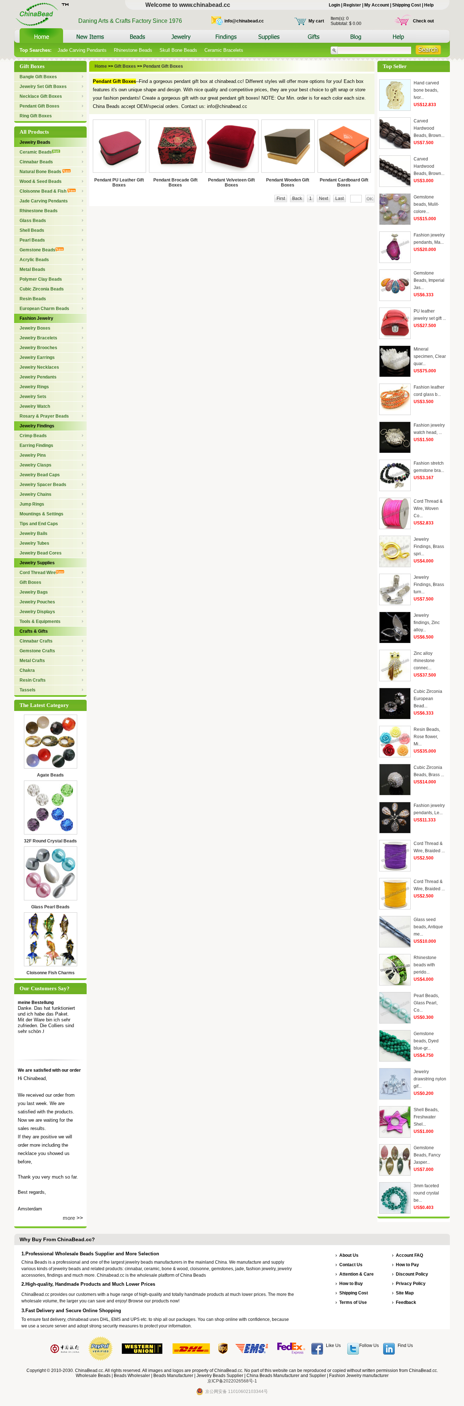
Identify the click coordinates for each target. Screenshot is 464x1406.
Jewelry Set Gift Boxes (43, 86)
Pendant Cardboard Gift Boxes (344, 182)
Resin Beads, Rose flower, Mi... (427, 736)
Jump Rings (32, 504)
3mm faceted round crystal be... (426, 1193)
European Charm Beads (44, 308)
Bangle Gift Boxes (38, 76)
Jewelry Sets (33, 396)
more (69, 1218)
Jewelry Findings (37, 425)
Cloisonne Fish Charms (50, 972)
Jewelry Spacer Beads (43, 484)
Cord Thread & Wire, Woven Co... (428, 508)
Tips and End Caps (39, 523)
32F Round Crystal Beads (50, 841)
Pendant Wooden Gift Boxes (287, 182)
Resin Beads (33, 298)
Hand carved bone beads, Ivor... (426, 90)
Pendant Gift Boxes (39, 106)
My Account (376, 5)
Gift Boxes (30, 582)
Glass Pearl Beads (50, 906)
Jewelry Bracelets (38, 337)
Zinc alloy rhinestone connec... (424, 660)
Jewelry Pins (33, 455)
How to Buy (351, 1283)
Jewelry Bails (33, 533)
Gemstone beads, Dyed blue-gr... (426, 1041)
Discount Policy (412, 1274)
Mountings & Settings (41, 513)
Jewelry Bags (34, 592)
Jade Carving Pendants (82, 50)
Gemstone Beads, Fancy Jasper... (427, 1155)
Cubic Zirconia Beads (42, 289)
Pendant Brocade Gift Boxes (175, 182)
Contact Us (350, 1264)
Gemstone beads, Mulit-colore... (426, 204)
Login (334, 5)
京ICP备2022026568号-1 (232, 1381)
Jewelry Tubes (34, 543)
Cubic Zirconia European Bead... (428, 698)
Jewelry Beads (35, 142)
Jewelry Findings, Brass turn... (429, 584)
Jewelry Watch (35, 406)
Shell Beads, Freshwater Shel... (426, 1117)
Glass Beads (33, 220)
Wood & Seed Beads (41, 181)
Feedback (406, 1302)
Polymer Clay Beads (41, 279)
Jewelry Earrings (37, 357)
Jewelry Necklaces (39, 367)
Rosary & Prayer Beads (44, 416)
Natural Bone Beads (41, 171)
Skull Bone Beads (178, 50)
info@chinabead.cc (244, 21)
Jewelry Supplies (37, 562)
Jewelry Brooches (38, 347)
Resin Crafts (33, 680)
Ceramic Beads (36, 152)
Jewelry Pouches (37, 601)
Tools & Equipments (40, 621)
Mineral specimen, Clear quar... (430, 356)
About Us (349, 1255)
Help (429, 5)
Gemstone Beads (37, 249)
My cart (316, 21)
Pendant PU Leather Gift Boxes (119, 182)
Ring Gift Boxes (36, 115)
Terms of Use (353, 1302)
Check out (423, 21)
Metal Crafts (32, 660)
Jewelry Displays (37, 611)
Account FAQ (409, 1255)
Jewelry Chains (35, 494)
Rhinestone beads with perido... (425, 965)
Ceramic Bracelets (223, 50)
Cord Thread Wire (38, 572)
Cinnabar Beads (36, 161)
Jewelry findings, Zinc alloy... (427, 622)
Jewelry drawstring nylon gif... (430, 1079)
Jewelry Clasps (35, 465)
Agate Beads (50, 775)
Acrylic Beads (34, 259)
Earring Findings (36, 445)
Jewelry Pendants (38, 377)
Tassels (28, 689)
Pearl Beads (32, 240)
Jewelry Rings (34, 386)
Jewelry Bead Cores (41, 553)
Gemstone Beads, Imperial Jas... (429, 280)
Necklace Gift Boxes (41, 96)
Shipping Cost (406, 5)
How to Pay (407, 1264)
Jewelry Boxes (35, 328)
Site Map (405, 1293)
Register (352, 5)
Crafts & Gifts (34, 631)
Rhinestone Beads (133, 50)
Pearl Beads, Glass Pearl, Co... (426, 1003)
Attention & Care (356, 1274)
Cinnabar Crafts (36, 641)
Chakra (27, 670)
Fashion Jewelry (36, 318)
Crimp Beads (33, 435)
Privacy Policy (411, 1283)
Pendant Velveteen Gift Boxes (231, 182)
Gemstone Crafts (37, 650)
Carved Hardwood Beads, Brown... (429, 128)
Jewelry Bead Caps (40, 474)
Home (101, 66)
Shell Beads (32, 230)
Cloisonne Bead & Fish (43, 191)
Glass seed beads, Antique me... (428, 927)
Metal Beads (32, 269)
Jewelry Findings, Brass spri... (429, 546)
